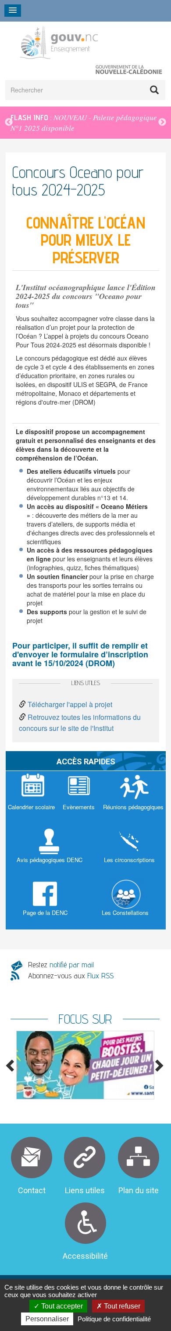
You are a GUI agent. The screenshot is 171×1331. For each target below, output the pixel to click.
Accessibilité (85, 1256)
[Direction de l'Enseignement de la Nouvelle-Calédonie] (80, 42)
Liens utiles (85, 1190)
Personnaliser (47, 1319)
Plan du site (138, 1190)
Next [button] (162, 122)
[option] (85, 1065)
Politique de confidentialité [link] (114, 1319)
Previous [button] (8, 122)
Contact (32, 1190)
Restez (61, 964)
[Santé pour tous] (85, 1065)
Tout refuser (121, 1306)
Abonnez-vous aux (71, 975)
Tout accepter (61, 1306)
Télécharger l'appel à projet (70, 704)
